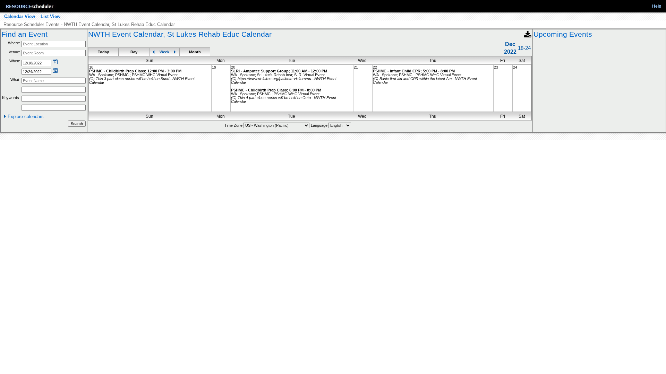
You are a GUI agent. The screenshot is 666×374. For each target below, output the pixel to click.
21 (356, 67)
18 (91, 67)
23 (496, 67)
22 (375, 67)
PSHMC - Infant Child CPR (396, 71)
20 (233, 67)
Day (133, 52)
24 (515, 67)
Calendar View (19, 16)
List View (50, 16)
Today (103, 52)
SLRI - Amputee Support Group (260, 71)
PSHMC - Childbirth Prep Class (117, 71)
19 (214, 67)
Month (195, 52)
